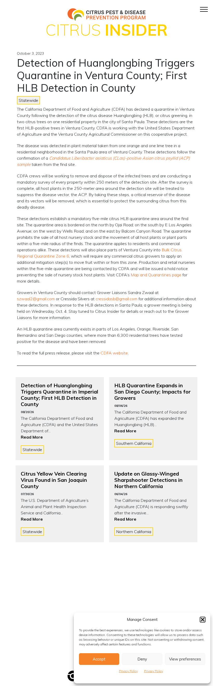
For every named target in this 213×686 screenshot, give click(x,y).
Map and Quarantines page (156, 274)
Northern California (133, 531)
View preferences (185, 659)
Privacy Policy (128, 671)
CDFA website (114, 353)
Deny (142, 659)
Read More (32, 437)
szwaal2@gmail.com (36, 298)
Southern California (133, 443)
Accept (99, 659)
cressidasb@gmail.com (116, 298)
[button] (202, 619)
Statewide (28, 100)
